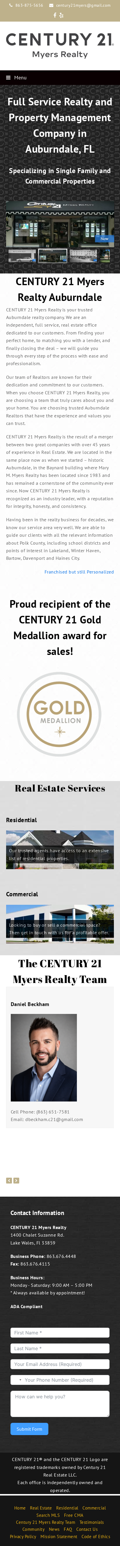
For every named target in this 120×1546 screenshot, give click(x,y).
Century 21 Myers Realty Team (45, 1522)
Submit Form (29, 1429)
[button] (60, 77)
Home (20, 1508)
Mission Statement (58, 1536)
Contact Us (87, 1529)
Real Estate (41, 1508)
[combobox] (17, 1380)
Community (33, 1529)
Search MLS (48, 1515)
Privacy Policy (23, 1536)
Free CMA (74, 1515)
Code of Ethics (96, 1536)
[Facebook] (55, 15)
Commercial (94, 1508)
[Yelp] (61, 15)
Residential (67, 1508)
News (54, 1529)
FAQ (68, 1529)
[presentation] (9, 1181)
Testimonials (92, 1522)
